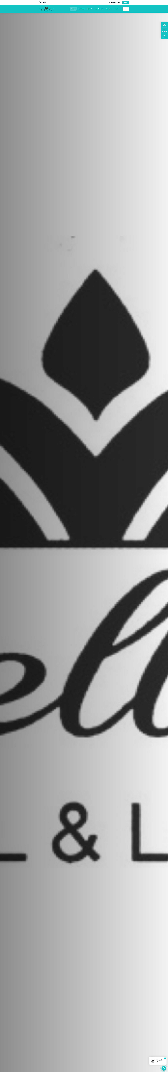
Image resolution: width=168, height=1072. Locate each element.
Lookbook (99, 9)
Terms (117, 9)
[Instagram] (44, 2)
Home (73, 9)
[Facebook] (40, 2)
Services (81, 9)
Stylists (90, 9)
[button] (158, 1061)
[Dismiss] (165, 1058)
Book (125, 2)
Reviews (109, 9)
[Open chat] (164, 1068)
